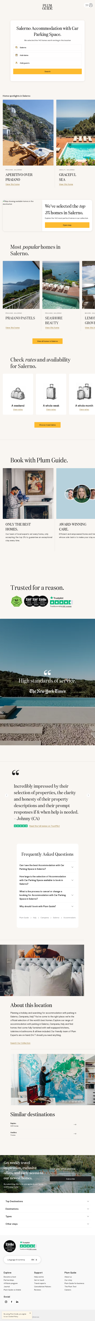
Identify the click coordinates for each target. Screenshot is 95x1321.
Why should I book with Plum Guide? (37, 906)
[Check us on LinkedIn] (17, 1301)
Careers (68, 1289)
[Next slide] (88, 795)
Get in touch (39, 1280)
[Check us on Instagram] (6, 1301)
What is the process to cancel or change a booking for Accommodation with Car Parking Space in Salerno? (42, 895)
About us (68, 1277)
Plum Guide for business (74, 1283)
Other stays (12, 1223)
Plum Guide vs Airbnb (12, 1289)
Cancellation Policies (42, 1286)
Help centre (39, 1277)
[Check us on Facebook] (11, 1301)
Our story (68, 1280)
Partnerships (9, 1280)
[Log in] (88, 5)
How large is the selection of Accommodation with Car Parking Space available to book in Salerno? (42, 880)
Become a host (10, 1277)
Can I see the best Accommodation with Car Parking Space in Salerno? (41, 867)
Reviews (37, 1289)
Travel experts (40, 1283)
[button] (47, 5)
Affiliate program (11, 1283)
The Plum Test (70, 1286)
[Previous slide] (7, 795)
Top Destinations (14, 1201)
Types (9, 1216)
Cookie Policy (13, 1316)
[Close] (30, 1313)
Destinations (12, 1208)
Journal (7, 1286)
